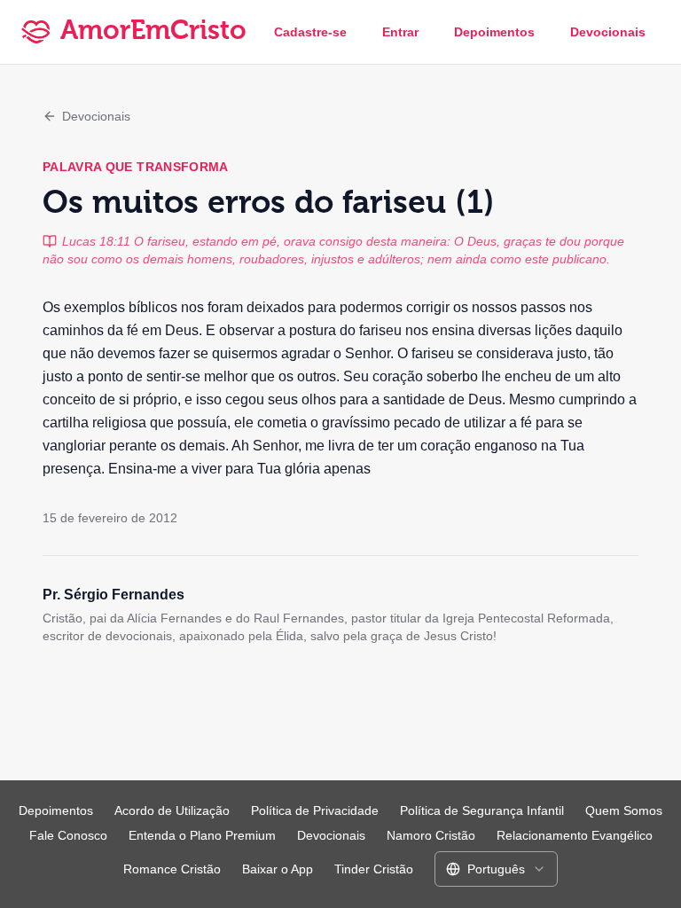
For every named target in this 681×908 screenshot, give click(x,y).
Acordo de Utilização (172, 810)
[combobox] (496, 869)
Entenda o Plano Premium (202, 835)
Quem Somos (623, 810)
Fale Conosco (68, 835)
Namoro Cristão (431, 835)
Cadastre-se (310, 32)
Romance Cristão (172, 869)
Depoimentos (494, 32)
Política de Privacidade (315, 810)
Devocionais (608, 32)
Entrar (400, 32)
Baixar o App (277, 869)
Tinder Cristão (373, 869)
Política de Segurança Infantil (482, 810)
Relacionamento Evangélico (575, 835)
